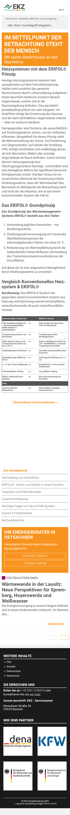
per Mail (35, 694)
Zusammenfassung (15, 499)
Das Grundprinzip (15, 470)
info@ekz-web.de (35, 563)
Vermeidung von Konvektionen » (35, 402)
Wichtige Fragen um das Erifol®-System (28, 506)
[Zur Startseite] (14, 8)
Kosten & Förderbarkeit (17, 513)
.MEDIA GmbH (47, 803)
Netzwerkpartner (13, 520)
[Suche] (61, 24)
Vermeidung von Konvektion (20, 477)
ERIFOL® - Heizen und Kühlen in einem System (33, 484)
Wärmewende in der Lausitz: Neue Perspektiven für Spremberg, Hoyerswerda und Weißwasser (34, 592)
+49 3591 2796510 (35, 556)
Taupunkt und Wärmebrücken (21, 492)
